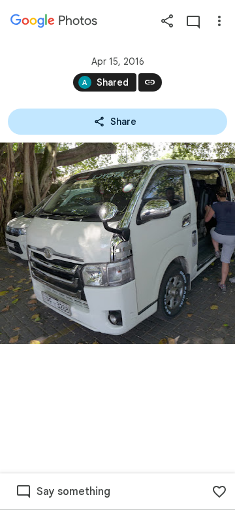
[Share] (167, 21)
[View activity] (193, 21)
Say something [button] (73, 491)
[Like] (219, 491)
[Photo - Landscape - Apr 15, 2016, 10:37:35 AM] (117, 243)
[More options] (219, 21)
